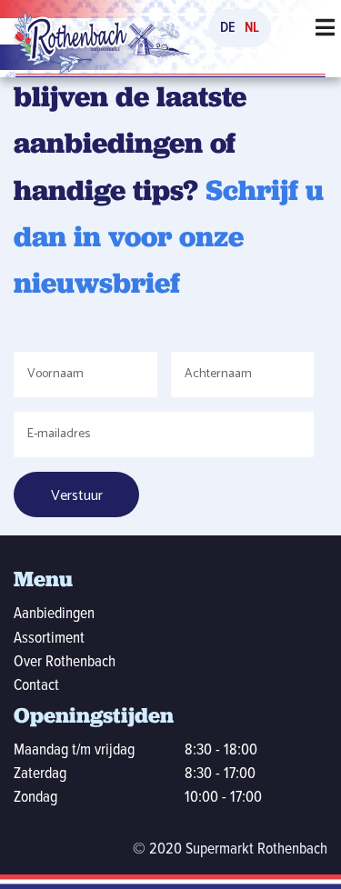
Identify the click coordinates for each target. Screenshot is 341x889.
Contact (36, 685)
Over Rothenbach (64, 662)
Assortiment (49, 638)
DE (228, 27)
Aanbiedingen (54, 614)
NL (252, 27)
